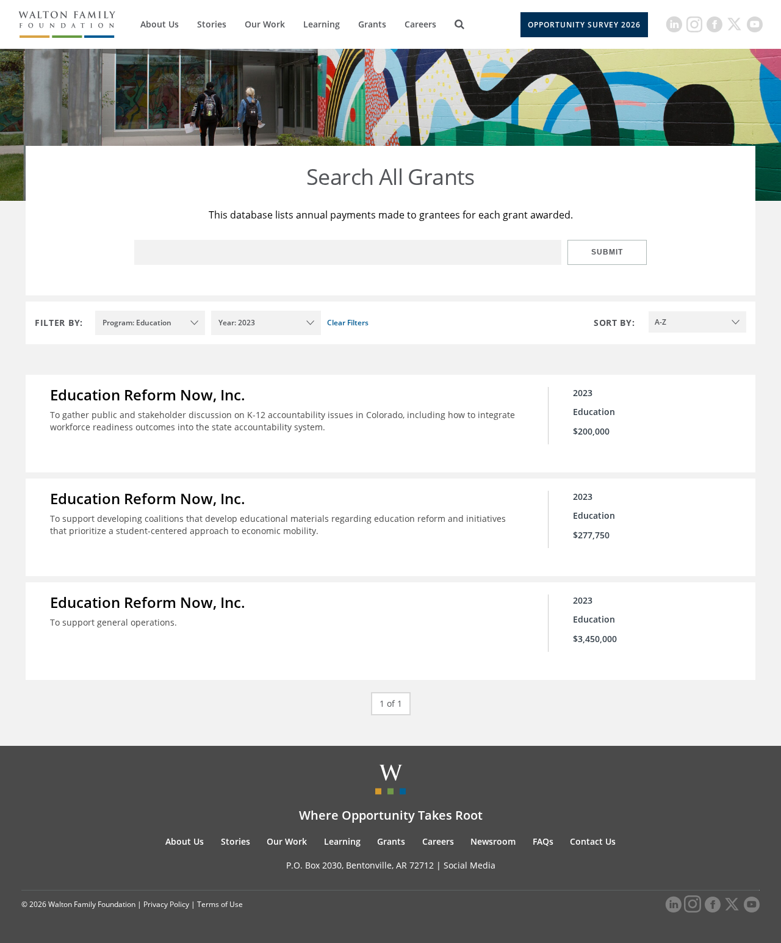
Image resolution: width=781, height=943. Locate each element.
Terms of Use (220, 904)
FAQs (543, 841)
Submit (607, 252)
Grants (372, 24)
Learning (321, 24)
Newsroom (493, 841)
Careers (420, 24)
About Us (159, 24)
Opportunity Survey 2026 (584, 25)
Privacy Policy (166, 904)
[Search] (459, 24)
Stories (211, 24)
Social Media (469, 865)
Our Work (265, 24)
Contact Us (593, 841)
